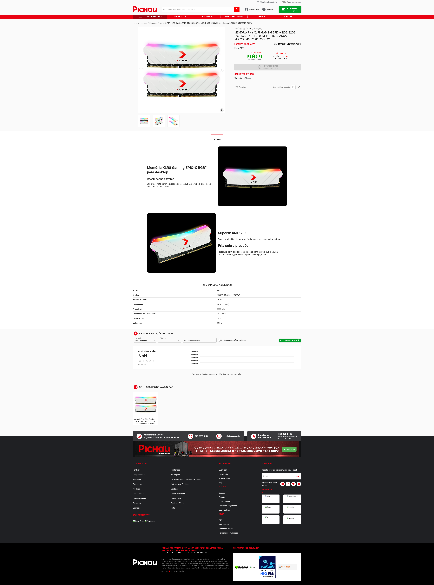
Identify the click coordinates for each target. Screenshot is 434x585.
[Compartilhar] (299, 87)
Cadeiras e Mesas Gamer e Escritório (185, 479)
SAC (220, 520)
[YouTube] (298, 484)
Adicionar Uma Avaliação (290, 340)
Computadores (139, 475)
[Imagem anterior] (141, 70)
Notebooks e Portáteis (180, 484)
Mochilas (136, 489)
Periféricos (175, 470)
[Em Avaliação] (267, 567)
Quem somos (224, 470)
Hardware (136, 470)
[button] (236, 87)
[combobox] (200, 9)
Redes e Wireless (178, 494)
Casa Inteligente (139, 498)
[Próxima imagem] (222, 70)
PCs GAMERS (207, 17)
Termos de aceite (226, 529)
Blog (220, 483)
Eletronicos (137, 484)
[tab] (144, 121)
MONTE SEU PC (180, 17)
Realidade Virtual (177, 503)
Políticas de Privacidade (228, 533)
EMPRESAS (287, 17)
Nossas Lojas (224, 478)
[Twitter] (293, 484)
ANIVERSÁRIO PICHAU (234, 17)
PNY (242, 48)
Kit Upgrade (175, 475)
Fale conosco (224, 524)
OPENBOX (261, 17)
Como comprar (224, 501)
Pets (173, 508)
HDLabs (181, 571)
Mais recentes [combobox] (141, 340)
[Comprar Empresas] (217, 449)
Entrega (222, 493)
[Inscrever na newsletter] (298, 476)
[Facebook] (282, 484)
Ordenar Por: (139, 338)
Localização (223, 474)
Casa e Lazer (176, 498)
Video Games (138, 494)
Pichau (175, 571)
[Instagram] (287, 484)
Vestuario (175, 489)
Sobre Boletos (224, 510)
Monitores (137, 479)
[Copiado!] (293, 87)
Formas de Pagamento (228, 506)
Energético (137, 503)
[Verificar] (241, 568)
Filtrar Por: (163, 338)
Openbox (136, 508)
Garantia (222, 497)
